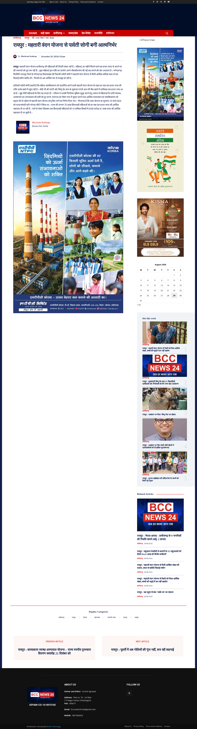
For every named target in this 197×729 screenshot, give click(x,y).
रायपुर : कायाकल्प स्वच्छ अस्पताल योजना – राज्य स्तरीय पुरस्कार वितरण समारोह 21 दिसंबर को (54, 651)
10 (141, 285)
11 (148, 285)
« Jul (139, 304)
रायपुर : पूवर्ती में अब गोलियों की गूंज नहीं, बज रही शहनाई (142, 649)
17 (141, 290)
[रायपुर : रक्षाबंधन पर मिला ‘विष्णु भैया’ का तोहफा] (164, 399)
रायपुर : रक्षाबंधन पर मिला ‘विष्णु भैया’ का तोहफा (159, 414)
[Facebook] (153, 1)
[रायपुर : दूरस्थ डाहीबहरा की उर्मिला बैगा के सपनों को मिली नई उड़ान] (164, 463)
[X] (161, 1)
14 (168, 285)
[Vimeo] (164, 1)
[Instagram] (157, 1)
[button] (167, 33)
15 (174, 285)
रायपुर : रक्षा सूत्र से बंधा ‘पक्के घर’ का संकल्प (155, 592)
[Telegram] (108, 56)
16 (180, 285)
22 (174, 290)
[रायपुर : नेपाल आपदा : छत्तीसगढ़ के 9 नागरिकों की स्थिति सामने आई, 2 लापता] (160, 515)
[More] (120, 56)
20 (162, 290)
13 (162, 285)
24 (141, 295)
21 (168, 290)
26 (155, 295)
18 (148, 290)
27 (162, 295)
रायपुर (27, 38)
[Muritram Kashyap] (15, 56)
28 (168, 295)
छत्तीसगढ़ (17, 38)
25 (148, 295)
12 (155, 285)
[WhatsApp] (114, 56)
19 (155, 290)
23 (180, 290)
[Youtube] (168, 1)
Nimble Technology (53, 726)
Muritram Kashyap (29, 56)
